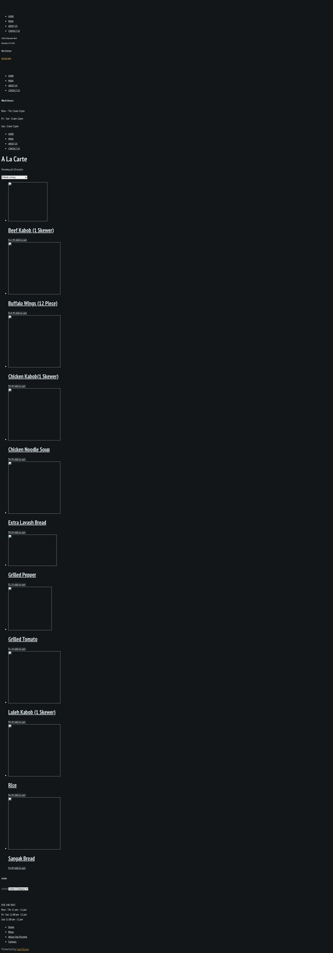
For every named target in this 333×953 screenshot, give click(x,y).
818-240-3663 (6, 58)
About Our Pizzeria (17, 936)
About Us (12, 26)
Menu (11, 21)
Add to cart (21, 240)
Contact (12, 941)
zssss (4, 889)
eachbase (23, 949)
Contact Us (14, 30)
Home (11, 16)
